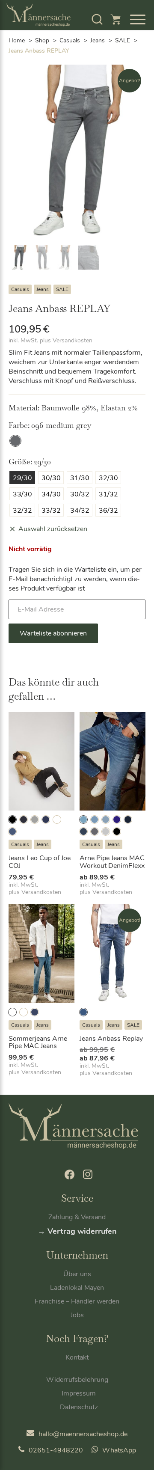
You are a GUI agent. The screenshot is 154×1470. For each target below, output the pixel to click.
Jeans (42, 289)
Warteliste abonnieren (53, 633)
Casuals (20, 289)
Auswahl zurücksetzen (52, 529)
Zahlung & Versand (77, 1217)
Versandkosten (72, 340)
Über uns (77, 1274)
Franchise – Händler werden (77, 1301)
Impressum (79, 1393)
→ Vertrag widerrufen (77, 1231)
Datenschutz (79, 1407)
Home (17, 40)
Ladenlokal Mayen (77, 1287)
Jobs (77, 1315)
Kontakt (77, 1357)
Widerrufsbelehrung (77, 1379)
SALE (62, 289)
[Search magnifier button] (121, 41)
